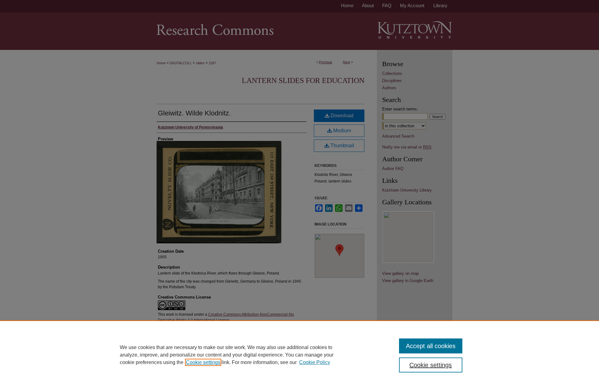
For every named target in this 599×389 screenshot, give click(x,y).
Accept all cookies (430, 346)
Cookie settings (203, 362)
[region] (299, 354)
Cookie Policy (314, 362)
